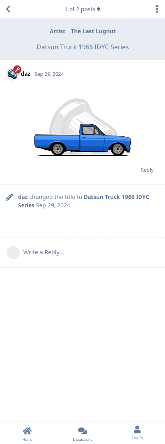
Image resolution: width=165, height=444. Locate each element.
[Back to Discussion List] (8, 9)
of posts (79, 9)
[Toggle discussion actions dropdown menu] (157, 9)
